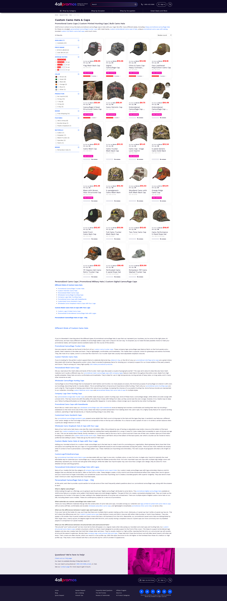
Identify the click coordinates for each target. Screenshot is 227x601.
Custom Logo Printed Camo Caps (69, 311)
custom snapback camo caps (73, 431)
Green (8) (63, 79)
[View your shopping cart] (170, 4)
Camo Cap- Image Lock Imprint (136, 150)
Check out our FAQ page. (63, 558)
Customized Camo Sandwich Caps (69, 301)
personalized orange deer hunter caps (71, 397)
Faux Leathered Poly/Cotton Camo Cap (161, 67)
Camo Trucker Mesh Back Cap (112, 150)
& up (68, 62)
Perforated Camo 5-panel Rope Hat (113, 271)
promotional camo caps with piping (155, 29)
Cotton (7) (60, 133)
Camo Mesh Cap (90, 149)
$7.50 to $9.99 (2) (63, 50)
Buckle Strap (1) (62, 123)
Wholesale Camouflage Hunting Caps (70, 295)
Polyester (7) (61, 135)
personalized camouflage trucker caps (84, 29)
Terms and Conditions (146, 595)
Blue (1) (62, 87)
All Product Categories (123, 595)
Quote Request (59, 595)
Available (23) (62, 43)
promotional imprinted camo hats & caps (72, 457)
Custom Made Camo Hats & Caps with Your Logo (72, 308)
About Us (119, 593)
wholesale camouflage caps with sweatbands (95, 407)
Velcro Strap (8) (62, 121)
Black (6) (63, 82)
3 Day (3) (60, 107)
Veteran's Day (115, 360)
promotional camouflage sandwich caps (71, 418)
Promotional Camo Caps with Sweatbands (72, 299)
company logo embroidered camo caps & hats (101, 470)
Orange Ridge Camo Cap (157, 191)
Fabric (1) (60, 143)
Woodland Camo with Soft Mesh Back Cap (138, 191)
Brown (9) (63, 77)
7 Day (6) (60, 102)
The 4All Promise (101, 593)
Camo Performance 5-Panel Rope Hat (160, 233)
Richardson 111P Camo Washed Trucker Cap (138, 271)
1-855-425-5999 (81, 564)
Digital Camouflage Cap (113, 67)
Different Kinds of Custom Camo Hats (68, 285)
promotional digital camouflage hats (148, 491)
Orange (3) (63, 85)
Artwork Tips (79, 595)
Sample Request (80, 590)
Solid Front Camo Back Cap (89, 233)
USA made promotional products (101, 364)
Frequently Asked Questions (104, 590)
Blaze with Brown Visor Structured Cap (92, 191)
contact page (65, 567)
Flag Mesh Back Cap (91, 66)
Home (57, 590)
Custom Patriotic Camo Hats (67, 291)
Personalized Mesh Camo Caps (68, 293)
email (89, 564)
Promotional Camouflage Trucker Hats (71, 288)
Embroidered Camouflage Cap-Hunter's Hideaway (159, 108)
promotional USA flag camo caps (147, 360)
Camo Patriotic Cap (114, 107)
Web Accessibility (166, 595)
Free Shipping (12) (63, 114)
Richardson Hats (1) (64, 150)
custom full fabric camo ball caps (72, 31)
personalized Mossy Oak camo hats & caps (110, 390)
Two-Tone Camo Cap (137, 232)
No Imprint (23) (62, 97)
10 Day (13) (61, 99)
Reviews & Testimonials (103, 595)
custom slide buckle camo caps (85, 435)
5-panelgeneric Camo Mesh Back (113, 191)
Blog (56, 593)
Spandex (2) (61, 140)
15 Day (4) (60, 104)
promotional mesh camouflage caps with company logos (103, 373)
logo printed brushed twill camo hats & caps (155, 504)
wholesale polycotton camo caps (99, 506)
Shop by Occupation (127, 11)
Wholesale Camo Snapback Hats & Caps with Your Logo (77, 303)
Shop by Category (69, 11)
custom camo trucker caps (103, 349)
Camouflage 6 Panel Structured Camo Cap (92, 108)
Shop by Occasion (98, 11)
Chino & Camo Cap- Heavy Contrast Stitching (137, 67)
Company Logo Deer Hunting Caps (69, 297)
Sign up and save (148, 580)
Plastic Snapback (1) (64, 126)
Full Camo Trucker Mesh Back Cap (113, 233)
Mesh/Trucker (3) (63, 138)
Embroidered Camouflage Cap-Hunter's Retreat (136, 108)
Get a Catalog (79, 593)
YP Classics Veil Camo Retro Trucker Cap (92, 271)
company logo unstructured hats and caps (102, 533)
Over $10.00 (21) (62, 53)
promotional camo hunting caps (157, 386)
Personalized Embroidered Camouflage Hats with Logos (77, 313)
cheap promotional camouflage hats (157, 27)
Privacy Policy (156, 595)
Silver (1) (63, 90)
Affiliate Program (121, 590)
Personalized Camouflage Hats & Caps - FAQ (71, 317)
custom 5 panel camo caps (89, 514)
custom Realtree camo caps (83, 390)
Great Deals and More (159, 11)
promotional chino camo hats (142, 506)
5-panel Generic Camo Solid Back (159, 150)
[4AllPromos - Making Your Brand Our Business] (65, 4)
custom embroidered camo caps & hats (123, 29)
